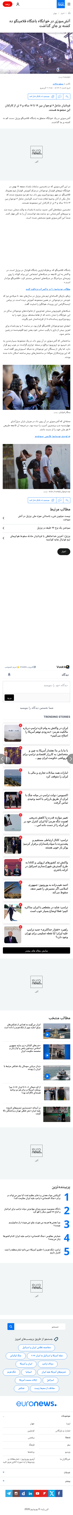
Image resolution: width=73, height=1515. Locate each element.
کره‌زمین (31, 1431)
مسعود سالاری (58, 84)
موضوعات (65, 1416)
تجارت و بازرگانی (62, 1431)
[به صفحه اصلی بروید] (61, 4)
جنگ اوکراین (15, 1356)
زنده (7, 4)
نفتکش (21, 1388)
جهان (55, 13)
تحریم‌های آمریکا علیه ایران (54, 1372)
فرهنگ (31, 1445)
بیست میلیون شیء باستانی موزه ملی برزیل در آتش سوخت (44, 518)
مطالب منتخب (59, 1018)
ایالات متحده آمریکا (28, 1380)
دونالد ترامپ (47, 1364)
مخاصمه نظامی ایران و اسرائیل (36, 1348)
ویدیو (67, 1452)
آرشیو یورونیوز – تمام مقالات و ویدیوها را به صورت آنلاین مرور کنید (18, 1460)
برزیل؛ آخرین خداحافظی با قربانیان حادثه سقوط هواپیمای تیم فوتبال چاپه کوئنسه (40, 538)
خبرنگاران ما (65, 1459)
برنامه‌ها (31, 1452)
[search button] (10, 1326)
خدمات (67, 1473)
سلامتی (31, 1438)
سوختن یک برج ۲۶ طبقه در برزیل (53, 528)
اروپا (68, 1424)
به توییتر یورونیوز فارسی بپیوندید (52, 436)
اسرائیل (50, 1380)
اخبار (63, 13)
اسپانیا (29, 1372)
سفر (68, 1445)
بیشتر (67, 1481)
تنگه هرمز (11, 1372)
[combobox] (36, 1326)
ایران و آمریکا (26, 1364)
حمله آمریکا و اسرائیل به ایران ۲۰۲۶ (47, 1356)
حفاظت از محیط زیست (44, 1388)
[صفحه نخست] (69, 13)
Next (67, 1438)
